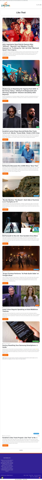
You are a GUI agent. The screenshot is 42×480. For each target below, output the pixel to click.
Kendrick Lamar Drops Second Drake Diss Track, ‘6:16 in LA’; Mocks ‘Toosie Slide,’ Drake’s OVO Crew (20, 132)
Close (27, 0)
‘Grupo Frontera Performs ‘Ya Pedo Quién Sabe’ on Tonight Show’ (20, 274)
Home (25, 475)
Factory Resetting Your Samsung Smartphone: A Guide (20, 346)
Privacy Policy (31, 475)
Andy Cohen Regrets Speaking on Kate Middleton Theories (20, 310)
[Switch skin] (37, 5)
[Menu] (40, 5)
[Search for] (38, 5)
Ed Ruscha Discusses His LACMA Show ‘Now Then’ (20, 165)
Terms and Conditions (37, 475)
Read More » (5, 57)
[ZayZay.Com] (5, 5)
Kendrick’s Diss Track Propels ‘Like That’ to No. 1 (19, 437)
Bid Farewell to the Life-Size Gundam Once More (20, 235)
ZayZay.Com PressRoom (6, 42)
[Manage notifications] (39, 478)
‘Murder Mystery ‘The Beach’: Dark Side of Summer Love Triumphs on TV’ (20, 201)
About (27, 475)
